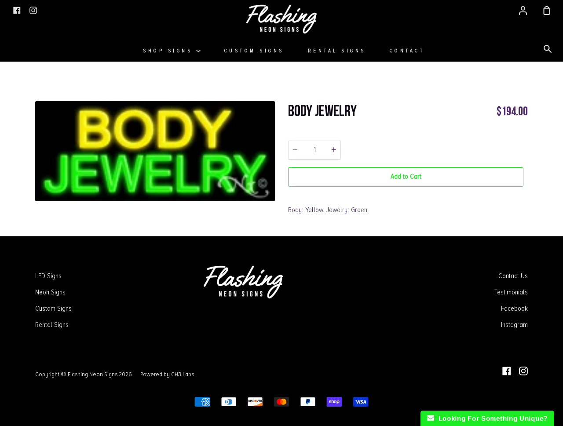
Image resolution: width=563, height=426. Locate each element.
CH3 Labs (182, 374)
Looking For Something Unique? (491, 418)
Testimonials (511, 292)
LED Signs (48, 276)
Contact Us (513, 276)
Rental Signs (337, 51)
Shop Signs (169, 51)
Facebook (514, 308)
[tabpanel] (155, 151)
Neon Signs (50, 292)
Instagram (514, 324)
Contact (407, 51)
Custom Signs (254, 51)
